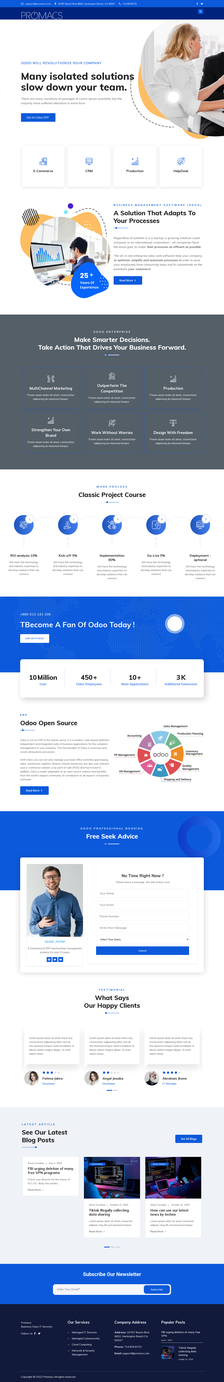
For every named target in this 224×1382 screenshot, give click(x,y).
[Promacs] (42, 15)
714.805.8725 (129, 3)
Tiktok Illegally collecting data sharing (109, 1212)
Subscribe (157, 1289)
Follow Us (27, 1333)
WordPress (97, 1164)
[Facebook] (197, 4)
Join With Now (34, 638)
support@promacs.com (38, 3)
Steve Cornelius (36, 1163)
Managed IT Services (84, 1332)
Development (159, 1164)
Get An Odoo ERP (37, 117)
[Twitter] (202, 4)
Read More (34, 1189)
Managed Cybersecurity (86, 1338)
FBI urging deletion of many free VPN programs (50, 1170)
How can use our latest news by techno (169, 1212)
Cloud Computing (82, 1344)
